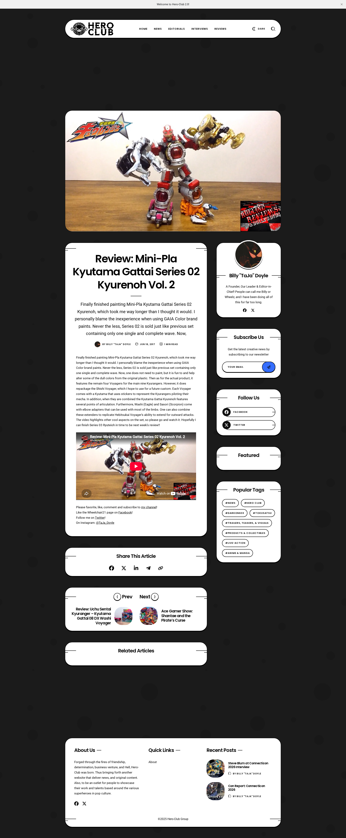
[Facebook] (111, 568)
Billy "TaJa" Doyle (118, 344)
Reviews (220, 29)
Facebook (125, 512)
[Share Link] (160, 568)
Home (143, 29)
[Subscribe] (268, 367)
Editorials (176, 29)
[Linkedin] (136, 568)
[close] (342, 4)
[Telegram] (148, 568)
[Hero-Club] (92, 28)
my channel (148, 507)
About (152, 762)
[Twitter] (123, 568)
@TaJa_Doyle (105, 522)
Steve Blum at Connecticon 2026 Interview (248, 765)
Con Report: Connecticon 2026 (246, 788)
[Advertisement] (173, 74)
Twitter (100, 517)
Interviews (199, 29)
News (158, 29)
